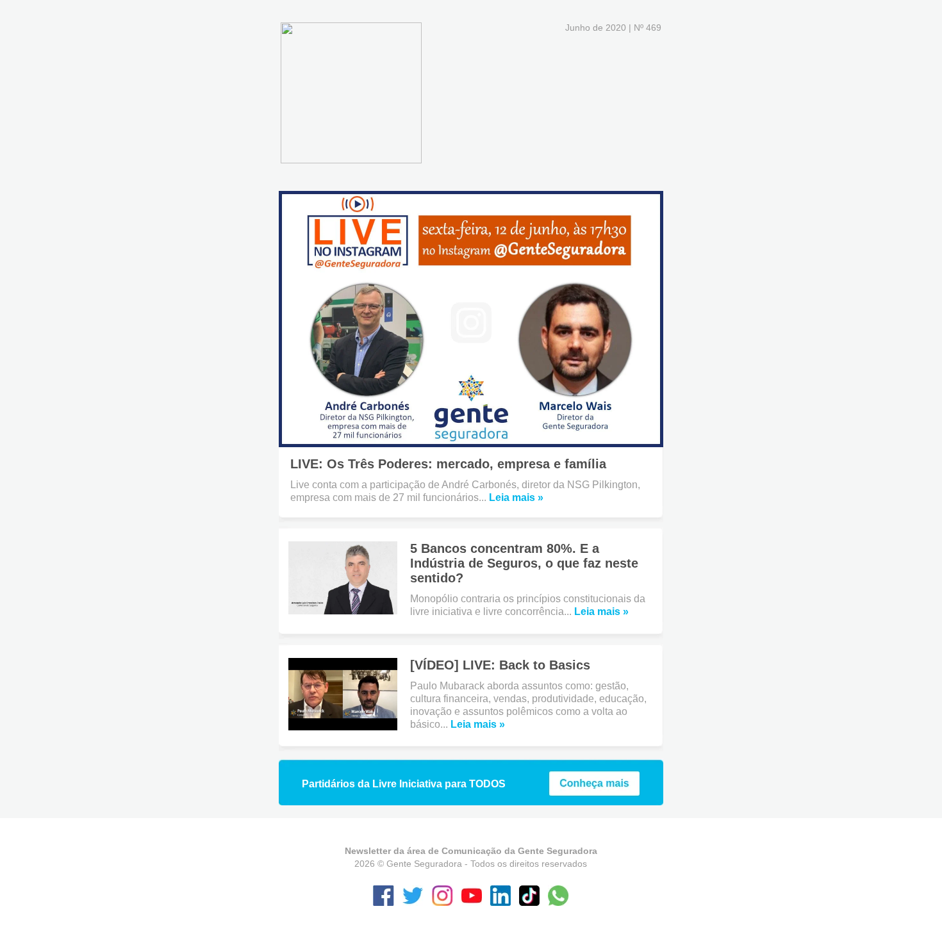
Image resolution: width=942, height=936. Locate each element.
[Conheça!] (594, 792)
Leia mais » (516, 497)
